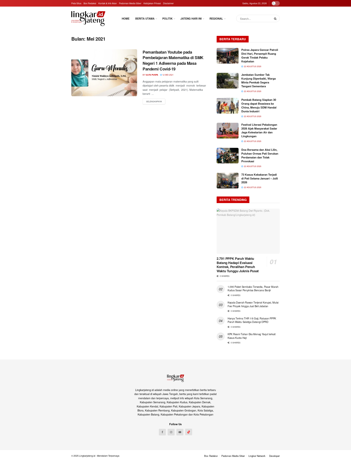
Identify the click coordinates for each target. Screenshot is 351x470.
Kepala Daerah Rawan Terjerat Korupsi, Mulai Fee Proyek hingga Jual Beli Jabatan (253, 304)
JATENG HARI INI (191, 18)
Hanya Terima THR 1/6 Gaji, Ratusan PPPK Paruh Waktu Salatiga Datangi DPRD (252, 320)
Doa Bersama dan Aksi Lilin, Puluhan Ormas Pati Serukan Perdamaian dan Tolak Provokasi (259, 155)
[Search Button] (276, 18)
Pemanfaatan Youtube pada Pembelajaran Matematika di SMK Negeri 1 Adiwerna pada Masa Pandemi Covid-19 (173, 60)
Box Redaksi (90, 3)
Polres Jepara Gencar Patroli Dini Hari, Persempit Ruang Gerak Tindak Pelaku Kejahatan (259, 55)
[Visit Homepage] (88, 18)
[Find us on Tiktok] (188, 432)
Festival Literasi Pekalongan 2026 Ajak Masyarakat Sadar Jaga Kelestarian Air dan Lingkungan (259, 130)
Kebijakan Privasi (152, 3)
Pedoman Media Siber (130, 3)
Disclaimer (168, 3)
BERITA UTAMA (144, 18)
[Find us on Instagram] (171, 432)
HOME (125, 18)
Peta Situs (76, 3)
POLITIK (167, 18)
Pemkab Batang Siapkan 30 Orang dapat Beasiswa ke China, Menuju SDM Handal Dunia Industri (258, 105)
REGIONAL (216, 18)
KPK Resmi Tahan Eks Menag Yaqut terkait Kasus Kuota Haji (251, 336)
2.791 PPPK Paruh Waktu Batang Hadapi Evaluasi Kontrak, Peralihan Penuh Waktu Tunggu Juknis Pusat (238, 264)
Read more (154, 101)
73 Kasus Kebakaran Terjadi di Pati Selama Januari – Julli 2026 (259, 178)
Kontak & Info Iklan (107, 3)
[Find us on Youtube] (179, 432)
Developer (274, 456)
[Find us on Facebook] (162, 432)
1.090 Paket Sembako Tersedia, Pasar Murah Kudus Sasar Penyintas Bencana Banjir (253, 288)
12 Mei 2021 (167, 74)
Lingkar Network (256, 456)
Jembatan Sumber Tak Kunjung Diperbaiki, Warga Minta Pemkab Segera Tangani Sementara (258, 80)
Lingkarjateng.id (87, 455)
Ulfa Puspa (152, 74)
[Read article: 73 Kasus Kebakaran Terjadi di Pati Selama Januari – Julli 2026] (228, 180)
